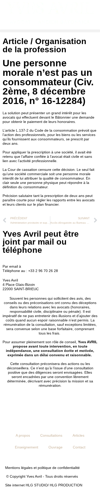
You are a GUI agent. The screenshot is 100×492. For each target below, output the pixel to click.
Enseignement (26, 447)
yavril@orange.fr (35, 266)
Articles (78, 435)
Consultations (51, 435)
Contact (79, 447)
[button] (50, 30)
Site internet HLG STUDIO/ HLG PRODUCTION (43, 485)
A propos (23, 435)
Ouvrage (55, 447)
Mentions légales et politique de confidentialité (42, 468)
